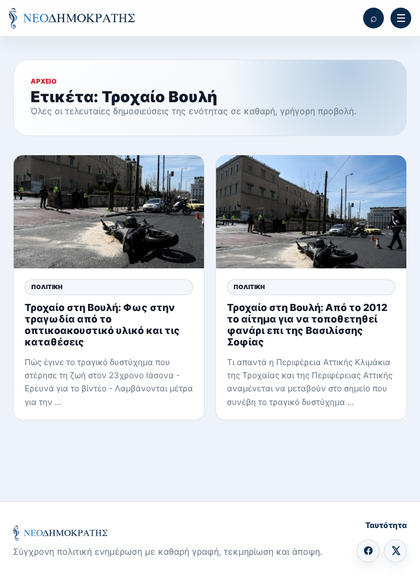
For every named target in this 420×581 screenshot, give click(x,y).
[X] (395, 550)
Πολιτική (46, 287)
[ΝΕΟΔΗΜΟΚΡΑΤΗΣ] (72, 18)
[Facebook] (368, 550)
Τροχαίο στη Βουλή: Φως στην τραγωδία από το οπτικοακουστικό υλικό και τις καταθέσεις (102, 325)
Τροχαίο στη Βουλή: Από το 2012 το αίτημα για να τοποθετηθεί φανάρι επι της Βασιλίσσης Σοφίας (307, 325)
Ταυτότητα (386, 525)
